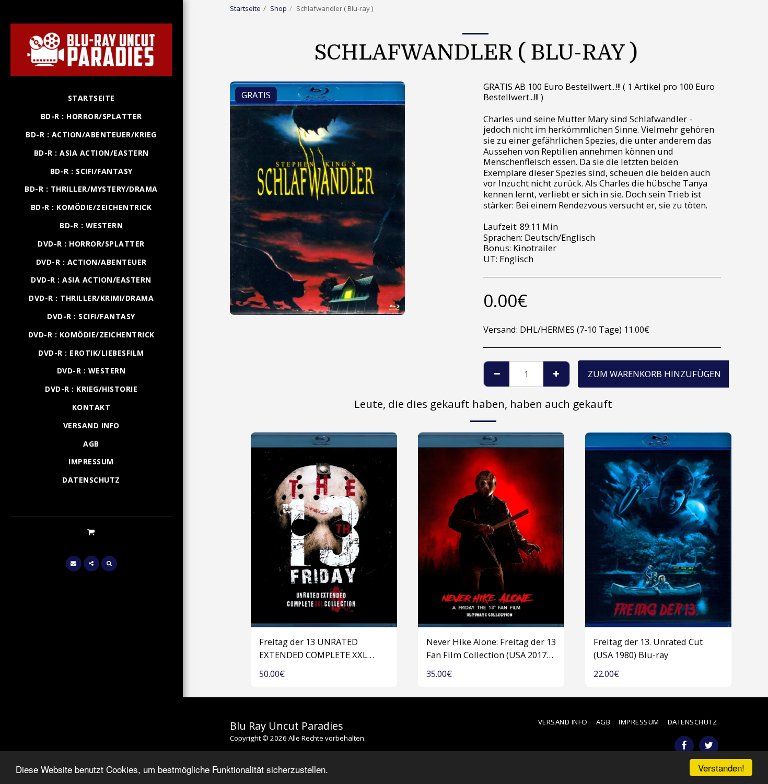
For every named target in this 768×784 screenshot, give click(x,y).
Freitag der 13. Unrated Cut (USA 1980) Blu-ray (648, 648)
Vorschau (324, 615)
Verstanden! (721, 767)
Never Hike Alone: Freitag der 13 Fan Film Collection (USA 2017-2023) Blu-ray (491, 649)
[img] (324, 529)
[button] (91, 531)
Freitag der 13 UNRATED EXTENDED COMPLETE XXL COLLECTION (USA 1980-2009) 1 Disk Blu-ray (322, 649)
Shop (278, 8)
